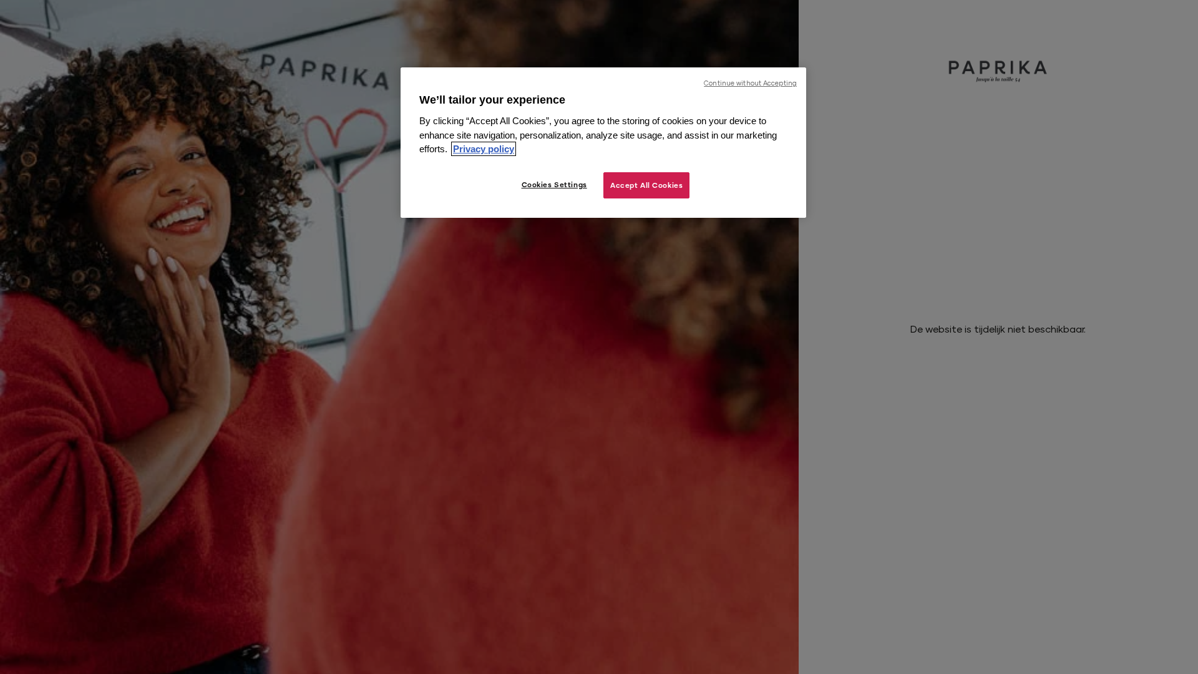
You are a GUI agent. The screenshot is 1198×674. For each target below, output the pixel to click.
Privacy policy (483, 149)
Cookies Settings (554, 184)
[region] (603, 142)
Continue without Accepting (750, 83)
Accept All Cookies (646, 185)
